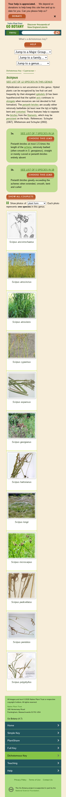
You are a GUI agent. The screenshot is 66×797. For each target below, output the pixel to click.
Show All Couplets (20, 197)
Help (33, 44)
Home (10, 725)
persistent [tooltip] (11, 118)
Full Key (11, 748)
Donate (17, 16)
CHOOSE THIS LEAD (40, 138)
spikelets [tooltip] (40, 94)
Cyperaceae (28, 71)
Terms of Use (34, 780)
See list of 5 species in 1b (37, 169)
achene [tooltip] (28, 147)
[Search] (57, 32)
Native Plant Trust (14, 706)
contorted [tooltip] (20, 111)
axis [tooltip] (38, 97)
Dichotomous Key (13, 71)
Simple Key (13, 733)
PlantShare (13, 740)
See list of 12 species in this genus (29, 82)
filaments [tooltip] (32, 115)
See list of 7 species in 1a (37, 133)
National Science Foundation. (27, 791)
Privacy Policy (20, 780)
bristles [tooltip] (35, 104)
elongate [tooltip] (10, 101)
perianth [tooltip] (27, 104)
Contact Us (48, 780)
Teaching (12, 763)
